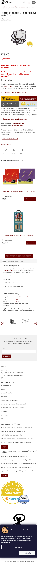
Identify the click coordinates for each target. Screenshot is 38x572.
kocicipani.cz (7, 378)
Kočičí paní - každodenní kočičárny (13, 375)
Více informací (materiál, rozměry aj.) (12, 92)
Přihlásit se (6, 356)
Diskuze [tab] (17, 261)
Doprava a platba (6, 386)
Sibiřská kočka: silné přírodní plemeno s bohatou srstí (16, 467)
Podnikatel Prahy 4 (18, 126)
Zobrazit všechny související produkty (19, 256)
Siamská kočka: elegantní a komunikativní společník (16, 460)
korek (18, 301)
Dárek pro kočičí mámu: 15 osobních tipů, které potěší (16, 428)
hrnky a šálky (8, 86)
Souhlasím (27, 553)
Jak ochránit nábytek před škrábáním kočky (13, 431)
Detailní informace (6, 145)
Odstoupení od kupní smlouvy (9, 400)
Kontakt (3, 389)
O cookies (4, 411)
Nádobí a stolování (21, 297)
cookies (11, 537)
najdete (14, 119)
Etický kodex (4, 415)
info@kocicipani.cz (9, 370)
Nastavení (18, 547)
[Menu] (34, 2)
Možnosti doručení (7, 63)
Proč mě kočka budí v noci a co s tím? (11, 435)
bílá (17, 299)
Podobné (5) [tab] (10, 261)
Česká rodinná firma (18, 123)
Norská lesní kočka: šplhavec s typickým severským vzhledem (18, 464)
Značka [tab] (23, 261)
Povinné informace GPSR (10, 139)
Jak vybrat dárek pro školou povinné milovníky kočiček (16, 439)
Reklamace (4, 397)
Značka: (6, 20)
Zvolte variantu (30, 199)
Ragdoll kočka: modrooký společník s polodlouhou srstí (17, 471)
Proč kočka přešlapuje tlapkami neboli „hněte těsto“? (16, 442)
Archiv (4, 447)
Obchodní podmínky (7, 393)
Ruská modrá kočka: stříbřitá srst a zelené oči (14, 456)
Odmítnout (9, 553)
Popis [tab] (4, 261)
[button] (35, 323)
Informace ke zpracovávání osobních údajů (13, 404)
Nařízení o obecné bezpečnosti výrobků (12, 408)
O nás (2, 419)
